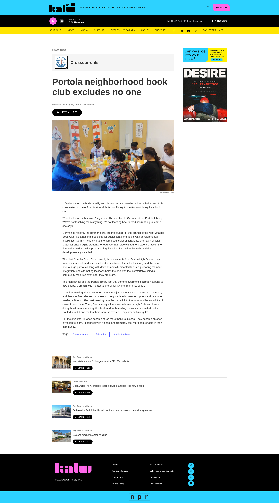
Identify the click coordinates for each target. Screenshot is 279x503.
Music (84, 30)
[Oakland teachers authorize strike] (61, 436)
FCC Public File (157, 464)
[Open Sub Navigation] (63, 30)
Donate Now (117, 477)
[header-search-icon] (208, 7)
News (71, 30)
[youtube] (188, 30)
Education (101, 334)
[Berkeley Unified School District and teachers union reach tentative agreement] (61, 411)
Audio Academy (122, 334)
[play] (53, 21)
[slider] (66, 21)
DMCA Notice (156, 484)
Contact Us (155, 477)
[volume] (61, 21)
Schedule (55, 30)
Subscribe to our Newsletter (162, 471)
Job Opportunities (120, 471)
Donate (222, 7)
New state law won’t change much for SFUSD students (101, 361)
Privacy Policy (118, 484)
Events (115, 30)
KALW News (59, 49)
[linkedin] (196, 30)
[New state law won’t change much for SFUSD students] (61, 362)
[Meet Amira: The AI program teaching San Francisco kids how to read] (61, 387)
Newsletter (208, 30)
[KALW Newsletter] (205, 55)
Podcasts (128, 30)
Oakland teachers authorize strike (90, 435)
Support (160, 30)
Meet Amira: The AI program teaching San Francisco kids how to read (108, 386)
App (221, 30)
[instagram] (181, 30)
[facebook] (174, 30)
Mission (115, 464)
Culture (99, 30)
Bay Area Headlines (82, 357)
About (145, 30)
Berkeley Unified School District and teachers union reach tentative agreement (113, 410)
